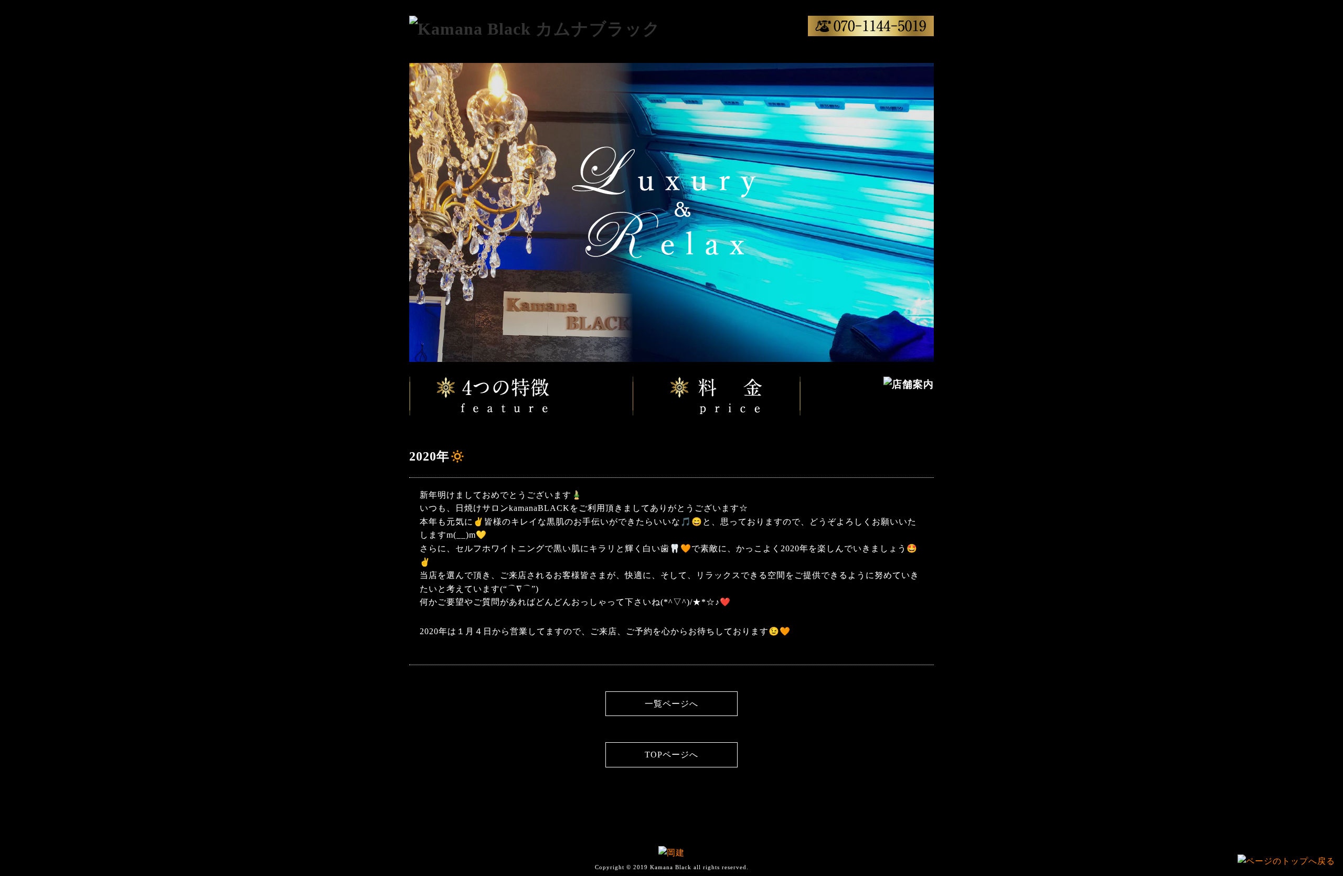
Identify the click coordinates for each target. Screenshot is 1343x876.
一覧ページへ (671, 703)
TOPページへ (671, 754)
